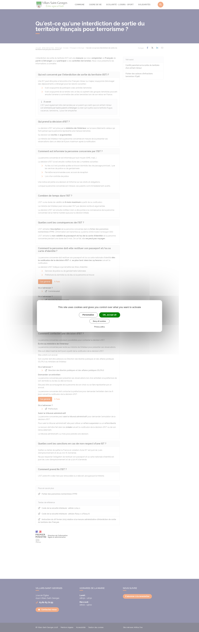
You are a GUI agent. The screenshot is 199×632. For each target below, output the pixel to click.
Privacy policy (99, 327)
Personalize (88, 315)
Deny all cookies (99, 321)
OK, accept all (109, 315)
